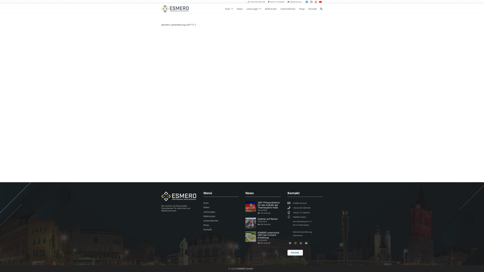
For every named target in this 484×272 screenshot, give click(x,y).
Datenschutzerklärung (302, 232)
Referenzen (209, 216)
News (206, 207)
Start (206, 202)
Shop (206, 225)
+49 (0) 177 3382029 (301, 212)
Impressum (298, 235)
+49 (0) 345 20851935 (302, 208)
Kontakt (207, 229)
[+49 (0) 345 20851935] (290, 208)
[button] (231, 9)
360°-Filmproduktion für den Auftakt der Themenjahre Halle (269, 205)
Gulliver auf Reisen (268, 218)
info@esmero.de (300, 203)
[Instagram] (295, 243)
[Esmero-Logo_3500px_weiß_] (179, 196)
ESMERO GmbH (245, 268)
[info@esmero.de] (290, 203)
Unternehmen (210, 220)
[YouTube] (306, 243)
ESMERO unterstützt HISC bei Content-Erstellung (268, 235)
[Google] (300, 243)
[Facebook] (290, 243)
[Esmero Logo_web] (175, 9)
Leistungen (209, 211)
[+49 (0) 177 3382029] (290, 212)
